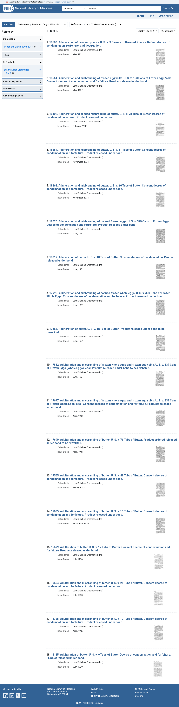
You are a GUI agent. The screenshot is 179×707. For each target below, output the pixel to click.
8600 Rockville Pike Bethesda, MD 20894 (57, 693)
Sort (146, 31)
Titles (6, 55)
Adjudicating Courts (13, 95)
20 (167, 31)
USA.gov (99, 703)
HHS (90, 703)
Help (151, 16)
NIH (85, 703)
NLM (78, 703)
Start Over (8, 24)
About (140, 16)
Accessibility (141, 692)
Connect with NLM (12, 689)
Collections (9, 39)
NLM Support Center (145, 689)
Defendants (9, 62)
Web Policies (97, 689)
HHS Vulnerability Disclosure (105, 696)
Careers (139, 696)
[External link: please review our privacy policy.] (5, 695)
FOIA (93, 692)
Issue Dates (9, 88)
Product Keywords (12, 81)
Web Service (166, 16)
